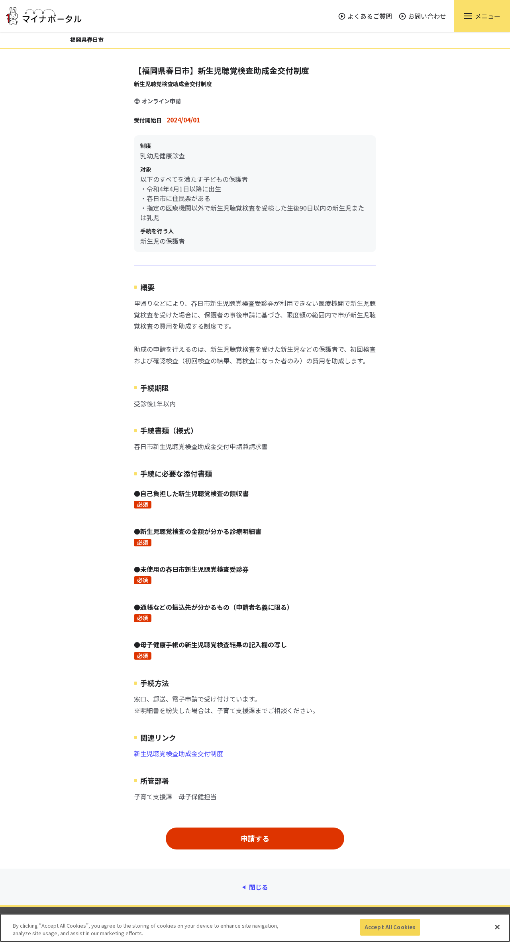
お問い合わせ (427, 16)
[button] (482, 16)
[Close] (497, 927)
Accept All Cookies (390, 927)
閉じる (258, 887)
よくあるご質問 (369, 16)
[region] (255, 928)
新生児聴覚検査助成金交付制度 (178, 753)
